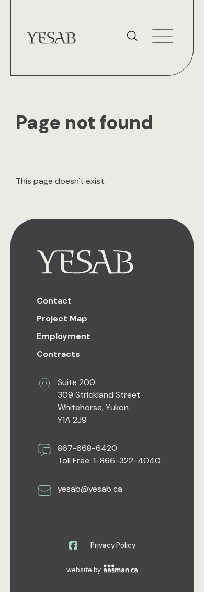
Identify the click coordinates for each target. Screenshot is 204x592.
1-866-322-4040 (127, 460)
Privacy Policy (112, 545)
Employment (63, 336)
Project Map (62, 318)
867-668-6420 (87, 448)
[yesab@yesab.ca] (44, 490)
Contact (54, 300)
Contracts (58, 354)
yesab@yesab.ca (90, 488)
